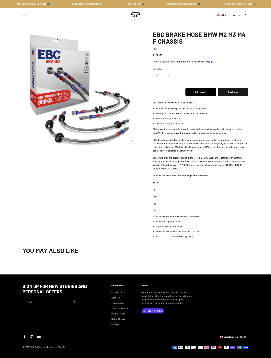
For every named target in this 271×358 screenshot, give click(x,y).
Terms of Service (119, 308)
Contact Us (116, 292)
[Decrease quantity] (157, 75)
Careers (115, 324)
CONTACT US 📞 (128, 3)
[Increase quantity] (169, 75)
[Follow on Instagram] (32, 337)
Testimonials (117, 302)
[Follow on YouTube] (39, 337)
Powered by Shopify (56, 347)
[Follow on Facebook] (24, 337)
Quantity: (157, 68)
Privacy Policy (118, 313)
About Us (115, 297)
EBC (155, 48)
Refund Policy (118, 318)
